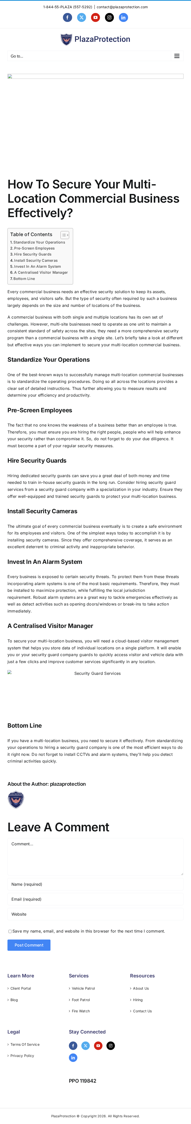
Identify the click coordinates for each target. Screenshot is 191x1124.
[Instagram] (110, 1045)
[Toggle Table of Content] (62, 235)
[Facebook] (73, 1045)
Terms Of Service (25, 1044)
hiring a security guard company (76, 747)
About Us (141, 988)
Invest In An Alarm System (37, 266)
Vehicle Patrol (83, 988)
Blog (14, 1000)
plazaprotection (68, 784)
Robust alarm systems (54, 597)
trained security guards (77, 496)
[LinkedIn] (73, 1057)
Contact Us (142, 1011)
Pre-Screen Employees (34, 248)
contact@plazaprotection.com (122, 7)
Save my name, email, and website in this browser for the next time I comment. (88, 931)
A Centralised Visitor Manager (41, 272)
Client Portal (20, 988)
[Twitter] (85, 1045)
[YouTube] (98, 1045)
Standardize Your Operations (39, 242)
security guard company (62, 489)
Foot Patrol (81, 1000)
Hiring (138, 1000)
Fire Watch (81, 1011)
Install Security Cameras (36, 260)
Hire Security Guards (32, 254)
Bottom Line (24, 278)
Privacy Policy (22, 1055)
